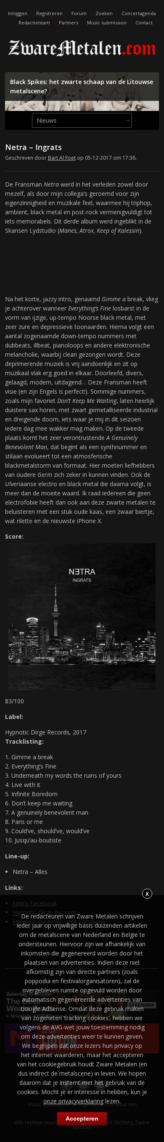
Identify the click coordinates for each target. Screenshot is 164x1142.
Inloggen (17, 13)
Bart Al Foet (62, 157)
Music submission (107, 22)
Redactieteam (34, 22)
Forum (79, 13)
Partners (68, 22)
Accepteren (82, 1118)
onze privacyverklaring (73, 1101)
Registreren (49, 13)
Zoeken (104, 13)
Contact (144, 22)
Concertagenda (139, 13)
